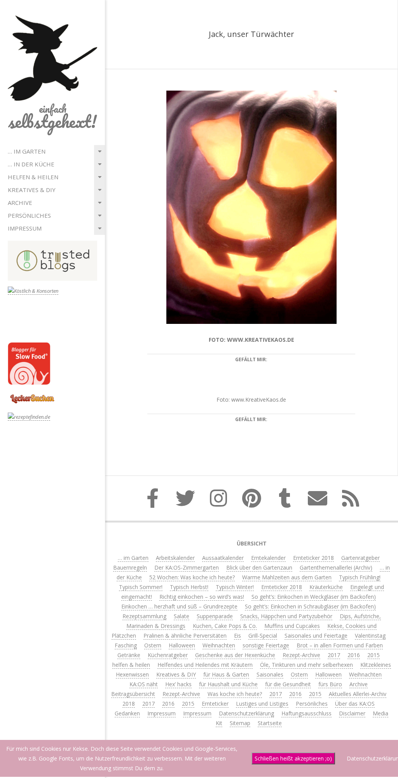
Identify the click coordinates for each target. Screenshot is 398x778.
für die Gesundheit (288, 684)
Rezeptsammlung (144, 616)
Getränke (128, 655)
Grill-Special (262, 635)
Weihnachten (218, 645)
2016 (353, 655)
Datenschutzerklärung (246, 713)
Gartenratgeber (360, 557)
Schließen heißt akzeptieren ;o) (293, 758)
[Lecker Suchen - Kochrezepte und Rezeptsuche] (32, 395)
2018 (128, 703)
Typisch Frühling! (360, 577)
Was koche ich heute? (235, 694)
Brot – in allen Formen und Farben (340, 645)
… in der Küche (31, 164)
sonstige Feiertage (266, 645)
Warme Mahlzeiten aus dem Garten (287, 577)
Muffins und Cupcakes (292, 625)
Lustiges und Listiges (262, 703)
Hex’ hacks (178, 684)
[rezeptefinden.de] (29, 417)
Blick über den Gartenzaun (259, 567)
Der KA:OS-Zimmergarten (186, 567)
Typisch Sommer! (140, 587)
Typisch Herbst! (189, 587)
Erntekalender (268, 557)
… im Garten (26, 151)
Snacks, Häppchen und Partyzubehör (286, 616)
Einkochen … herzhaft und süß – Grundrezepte (179, 606)
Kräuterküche (326, 587)
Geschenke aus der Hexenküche (235, 655)
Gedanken (127, 713)
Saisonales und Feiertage (316, 635)
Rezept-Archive (301, 655)
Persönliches (29, 215)
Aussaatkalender (223, 557)
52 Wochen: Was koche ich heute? (192, 577)
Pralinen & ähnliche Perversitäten (185, 635)
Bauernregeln (130, 567)
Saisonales (270, 674)
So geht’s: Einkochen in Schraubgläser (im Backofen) (310, 606)
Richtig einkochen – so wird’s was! (201, 596)
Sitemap (240, 723)
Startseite (270, 723)
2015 (373, 655)
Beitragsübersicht (133, 694)
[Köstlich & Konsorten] (33, 291)
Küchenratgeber (168, 655)
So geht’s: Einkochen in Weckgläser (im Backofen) (313, 596)
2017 (334, 655)
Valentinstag (370, 635)
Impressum (25, 228)
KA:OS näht (143, 684)
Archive (20, 202)
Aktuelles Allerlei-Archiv (357, 694)
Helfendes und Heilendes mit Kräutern (205, 664)
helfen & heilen (33, 177)
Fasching (126, 645)
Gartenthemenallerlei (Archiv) (336, 567)
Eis (237, 635)
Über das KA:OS (355, 703)
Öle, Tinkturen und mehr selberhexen (306, 664)
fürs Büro (330, 684)
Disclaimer (352, 713)
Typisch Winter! (235, 587)
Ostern (152, 645)
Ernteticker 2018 (313, 557)
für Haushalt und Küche (228, 684)
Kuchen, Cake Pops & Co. (225, 625)
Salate (181, 616)
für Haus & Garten (226, 674)
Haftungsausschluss (306, 713)
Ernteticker (215, 703)
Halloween (182, 645)
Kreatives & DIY (32, 190)
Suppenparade (215, 616)
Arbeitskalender (175, 557)
